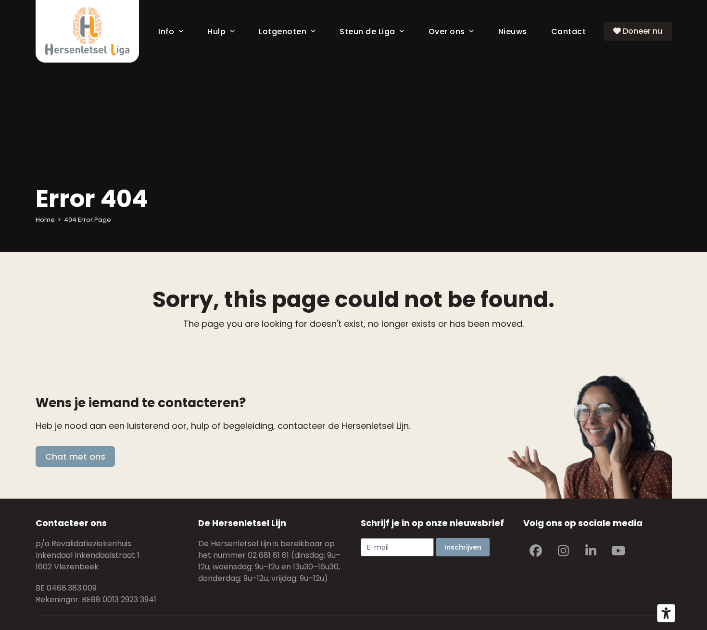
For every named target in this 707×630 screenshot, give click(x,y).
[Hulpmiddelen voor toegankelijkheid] (666, 613)
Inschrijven (462, 547)
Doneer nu (641, 31)
